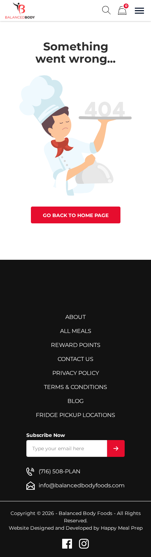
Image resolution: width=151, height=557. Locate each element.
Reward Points (75, 345)
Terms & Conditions (75, 387)
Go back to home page (76, 215)
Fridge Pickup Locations (75, 415)
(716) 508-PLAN (59, 471)
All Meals (75, 331)
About (75, 317)
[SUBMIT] (116, 448)
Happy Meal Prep (122, 528)
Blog (75, 401)
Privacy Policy (75, 373)
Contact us (75, 359)
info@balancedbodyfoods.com (82, 485)
